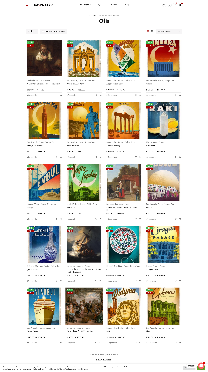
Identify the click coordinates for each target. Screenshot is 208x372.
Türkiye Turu (90, 80)
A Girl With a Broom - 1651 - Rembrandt (43, 83)
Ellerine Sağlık (152, 142)
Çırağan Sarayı (152, 269)
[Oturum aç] (170, 5)
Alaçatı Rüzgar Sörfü (114, 83)
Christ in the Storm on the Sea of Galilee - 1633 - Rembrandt (84, 270)
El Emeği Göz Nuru (35, 266)
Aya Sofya (71, 207)
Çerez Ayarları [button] (189, 368)
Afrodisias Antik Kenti (75, 83)
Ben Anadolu (72, 80)
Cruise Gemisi (32, 331)
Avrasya (30, 207)
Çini (107, 269)
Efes (148, 331)
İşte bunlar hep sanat (35, 80)
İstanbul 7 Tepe (33, 204)
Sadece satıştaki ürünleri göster (55, 31)
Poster (47, 80)
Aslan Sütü (150, 145)
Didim (108, 331)
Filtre (33, 31)
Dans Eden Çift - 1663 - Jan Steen (80, 331)
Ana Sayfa (92, 16)
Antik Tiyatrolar (73, 145)
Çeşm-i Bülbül (32, 269)
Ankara (149, 83)
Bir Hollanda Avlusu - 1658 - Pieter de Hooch (121, 209)
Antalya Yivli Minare (35, 145)
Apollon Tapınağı (113, 145)
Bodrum (149, 207)
